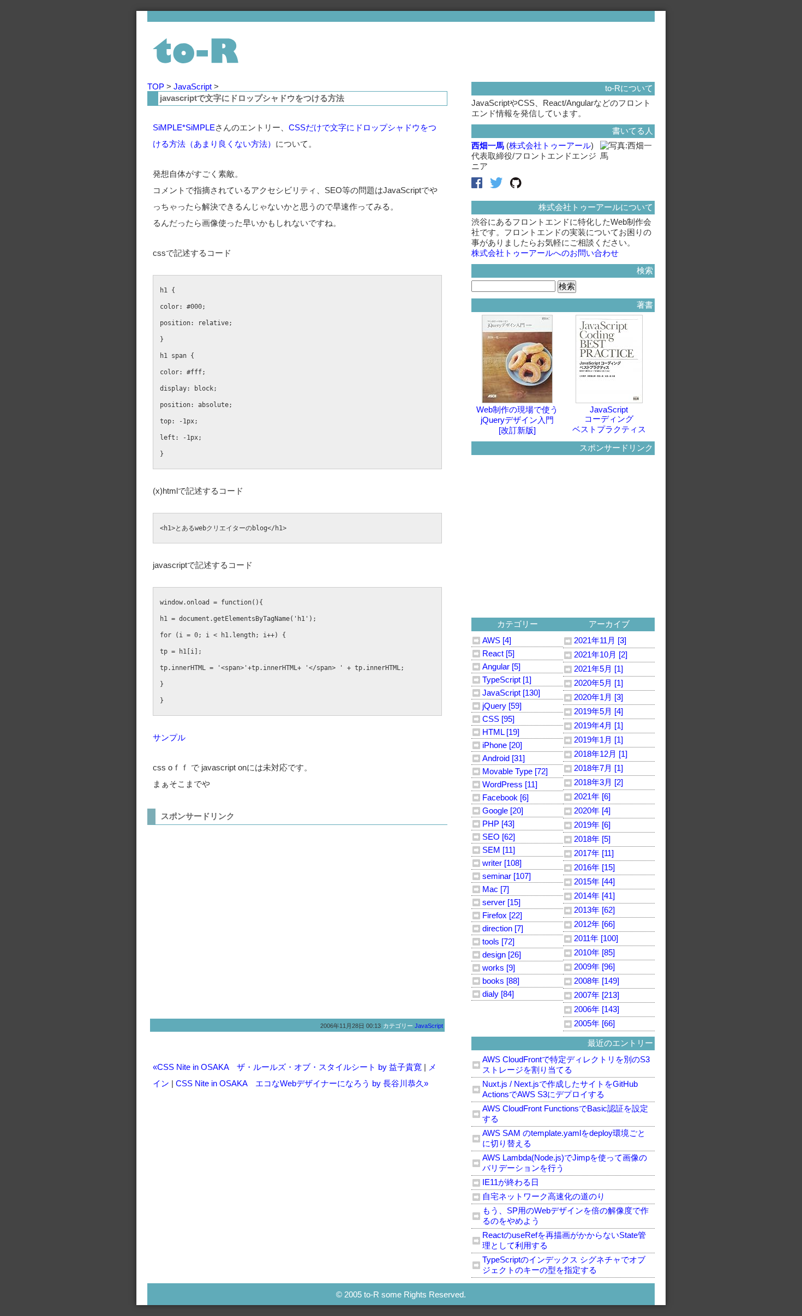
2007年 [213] (596, 995)
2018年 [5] (592, 839)
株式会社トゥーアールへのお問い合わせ (545, 253)
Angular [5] (501, 666)
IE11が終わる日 (510, 1182)
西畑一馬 (487, 145)
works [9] (498, 967)
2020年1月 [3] (598, 697)
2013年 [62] (594, 909)
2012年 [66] (594, 924)
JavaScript (193, 86)
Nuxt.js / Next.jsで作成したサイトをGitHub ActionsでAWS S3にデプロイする (560, 1089)
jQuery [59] (502, 705)
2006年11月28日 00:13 (350, 1025)
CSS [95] (498, 718)
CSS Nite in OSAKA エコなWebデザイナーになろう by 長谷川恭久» (302, 1083)
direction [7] (502, 928)
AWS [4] (496, 640)
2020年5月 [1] (598, 682)
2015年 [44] (594, 881)
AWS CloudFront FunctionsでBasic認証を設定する (565, 1113)
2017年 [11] (594, 853)
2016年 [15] (594, 867)
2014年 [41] (594, 895)
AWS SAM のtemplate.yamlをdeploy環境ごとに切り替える (563, 1138)
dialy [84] (498, 993)
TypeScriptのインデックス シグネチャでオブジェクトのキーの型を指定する (563, 1265)
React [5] (498, 653)
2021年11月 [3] (600, 640)
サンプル (169, 737)
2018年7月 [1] (598, 768)
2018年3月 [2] (598, 782)
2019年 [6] (592, 824)
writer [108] (502, 863)
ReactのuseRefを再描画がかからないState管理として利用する (564, 1240)
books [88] (500, 980)
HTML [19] (500, 732)
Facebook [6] (505, 797)
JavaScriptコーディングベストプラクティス (609, 419)
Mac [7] (495, 889)
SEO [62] (498, 836)
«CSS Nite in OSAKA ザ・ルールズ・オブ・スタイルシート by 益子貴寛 (287, 1067)
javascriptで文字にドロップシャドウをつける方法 (252, 98)
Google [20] (502, 810)
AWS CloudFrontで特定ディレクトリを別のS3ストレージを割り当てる (566, 1064)
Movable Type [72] (515, 771)
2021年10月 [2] (600, 654)
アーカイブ (609, 624)
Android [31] (503, 758)
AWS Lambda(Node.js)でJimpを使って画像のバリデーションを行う (564, 1163)
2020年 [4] (592, 810)
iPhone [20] (502, 745)
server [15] (501, 902)
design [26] (501, 954)
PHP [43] (498, 823)
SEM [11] (498, 849)
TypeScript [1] (506, 679)
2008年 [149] (596, 980)
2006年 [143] (596, 1009)
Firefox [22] (502, 915)
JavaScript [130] (511, 692)
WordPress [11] (509, 784)
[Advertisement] (244, 917)
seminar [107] (506, 876)
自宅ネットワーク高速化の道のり (543, 1196)
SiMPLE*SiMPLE (184, 127)
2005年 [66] (594, 1023)
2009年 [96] (594, 966)
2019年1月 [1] (598, 739)
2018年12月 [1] (600, 753)
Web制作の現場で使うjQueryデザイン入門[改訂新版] (517, 420)
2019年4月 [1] (598, 725)
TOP (156, 86)
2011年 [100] (596, 938)
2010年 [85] (594, 952)
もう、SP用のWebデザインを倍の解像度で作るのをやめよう (565, 1215)
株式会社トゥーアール (550, 145)
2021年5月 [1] (598, 668)
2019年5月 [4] (598, 711)
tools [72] (498, 941)
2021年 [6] (592, 796)
